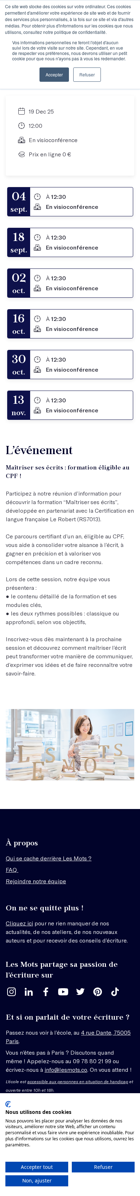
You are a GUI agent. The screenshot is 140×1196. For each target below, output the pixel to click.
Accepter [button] (54, 74)
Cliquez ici (19, 923)
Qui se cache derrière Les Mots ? (49, 858)
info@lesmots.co (66, 1069)
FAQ (12, 869)
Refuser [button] (87, 74)
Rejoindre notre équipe (36, 881)
